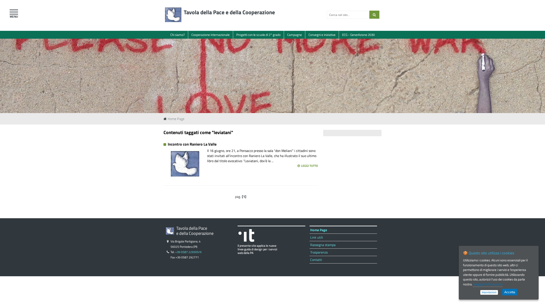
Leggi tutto (309, 165)
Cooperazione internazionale (210, 34)
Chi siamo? (177, 34)
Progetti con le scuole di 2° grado (258, 34)
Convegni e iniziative (322, 34)
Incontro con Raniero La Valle (192, 144)
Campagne (294, 34)
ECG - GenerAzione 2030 (358, 34)
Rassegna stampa (323, 244)
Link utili (316, 237)
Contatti (316, 259)
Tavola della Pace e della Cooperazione (229, 12)
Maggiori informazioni (487, 284)
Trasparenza (319, 252)
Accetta (509, 292)
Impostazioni (489, 292)
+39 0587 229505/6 (188, 252)
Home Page (176, 118)
